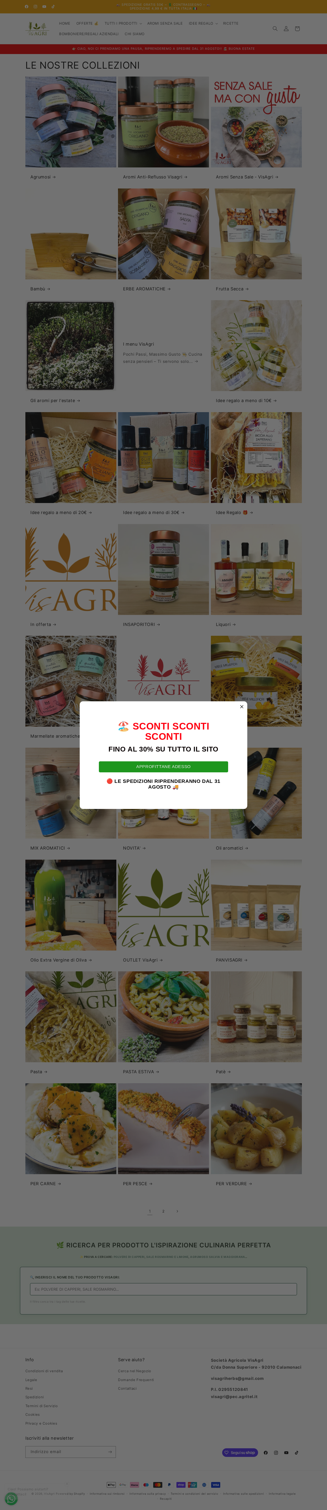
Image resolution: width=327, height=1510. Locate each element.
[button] (242, 707)
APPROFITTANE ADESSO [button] (163, 766)
